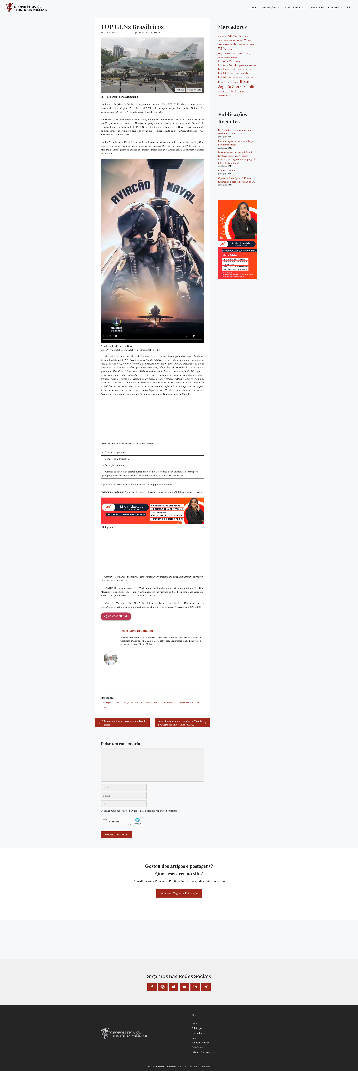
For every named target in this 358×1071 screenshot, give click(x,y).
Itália (227, 69)
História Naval (169, 702)
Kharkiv (241, 69)
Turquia (225, 92)
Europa (230, 50)
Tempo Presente (194, 89)
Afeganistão (222, 36)
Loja (194, 1037)
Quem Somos (316, 7)
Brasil (239, 40)
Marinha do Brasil (186, 702)
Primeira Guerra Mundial (239, 77)
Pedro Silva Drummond (149, 32)
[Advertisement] (152, 420)
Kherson (248, 69)
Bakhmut (232, 41)
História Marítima (153, 702)
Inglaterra (241, 65)
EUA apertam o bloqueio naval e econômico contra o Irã (234, 131)
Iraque (249, 65)
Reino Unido (223, 82)
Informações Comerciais (204, 1052)
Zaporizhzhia (223, 95)
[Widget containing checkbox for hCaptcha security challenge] (122, 821)
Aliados (245, 36)
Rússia (245, 81)
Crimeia (221, 44)
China (247, 40)
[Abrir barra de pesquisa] (348, 7)
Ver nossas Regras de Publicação (179, 893)
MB (197, 702)
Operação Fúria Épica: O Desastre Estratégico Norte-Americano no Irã (236, 179)
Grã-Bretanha (224, 57)
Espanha (252, 44)
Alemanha (235, 36)
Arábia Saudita (223, 41)
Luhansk (226, 73)
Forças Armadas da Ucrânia (230, 53)
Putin (253, 77)
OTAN (223, 77)
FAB (119, 702)
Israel (221, 69)
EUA (222, 48)
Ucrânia (235, 91)
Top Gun (106, 707)
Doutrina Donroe (226, 170)
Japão (233, 69)
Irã (255, 65)
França (248, 53)
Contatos (333, 7)
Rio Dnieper (235, 82)
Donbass (229, 44)
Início (253, 7)
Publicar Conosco (200, 1042)
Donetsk (238, 44)
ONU (232, 73)
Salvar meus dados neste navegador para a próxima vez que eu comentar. (140, 810)
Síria (220, 92)
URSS (245, 91)
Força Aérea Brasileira (133, 702)
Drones (245, 44)
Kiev (220, 73)
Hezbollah (234, 57)
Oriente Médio (241, 72)
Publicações (269, 7)
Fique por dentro (294, 7)
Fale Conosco (198, 1047)
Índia (230, 96)
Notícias (180, 89)
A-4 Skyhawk (108, 702)
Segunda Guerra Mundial (237, 86)
